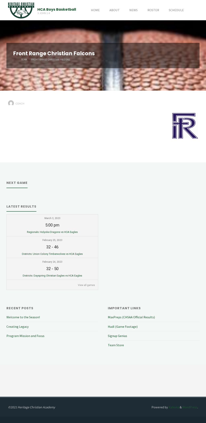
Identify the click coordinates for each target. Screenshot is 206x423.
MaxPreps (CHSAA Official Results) (131, 317)
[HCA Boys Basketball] (21, 10)
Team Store (116, 345)
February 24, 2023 (52, 261)
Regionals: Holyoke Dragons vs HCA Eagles (52, 232)
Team (24, 59)
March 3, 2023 (52, 218)
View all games (86, 285)
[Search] (193, 10)
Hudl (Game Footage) (123, 327)
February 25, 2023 (52, 240)
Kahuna (173, 407)
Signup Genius (117, 336)
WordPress (189, 407)
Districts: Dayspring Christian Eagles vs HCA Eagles (52, 275)
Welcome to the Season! (23, 317)
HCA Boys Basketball (56, 9)
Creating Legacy (17, 327)
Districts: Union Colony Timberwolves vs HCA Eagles (52, 253)
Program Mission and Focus (25, 336)
